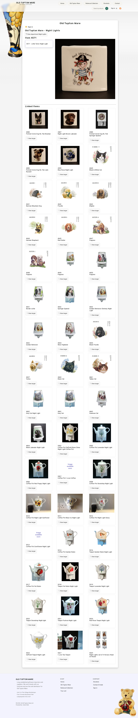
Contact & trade (98, 685)
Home (62, 3)
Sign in (113, 8)
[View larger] (44, 136)
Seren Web (26, 705)
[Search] (106, 8)
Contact (117, 3)
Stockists (106, 3)
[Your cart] (120, 8)
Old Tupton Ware (75, 3)
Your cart (63, 691)
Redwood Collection (92, 3)
